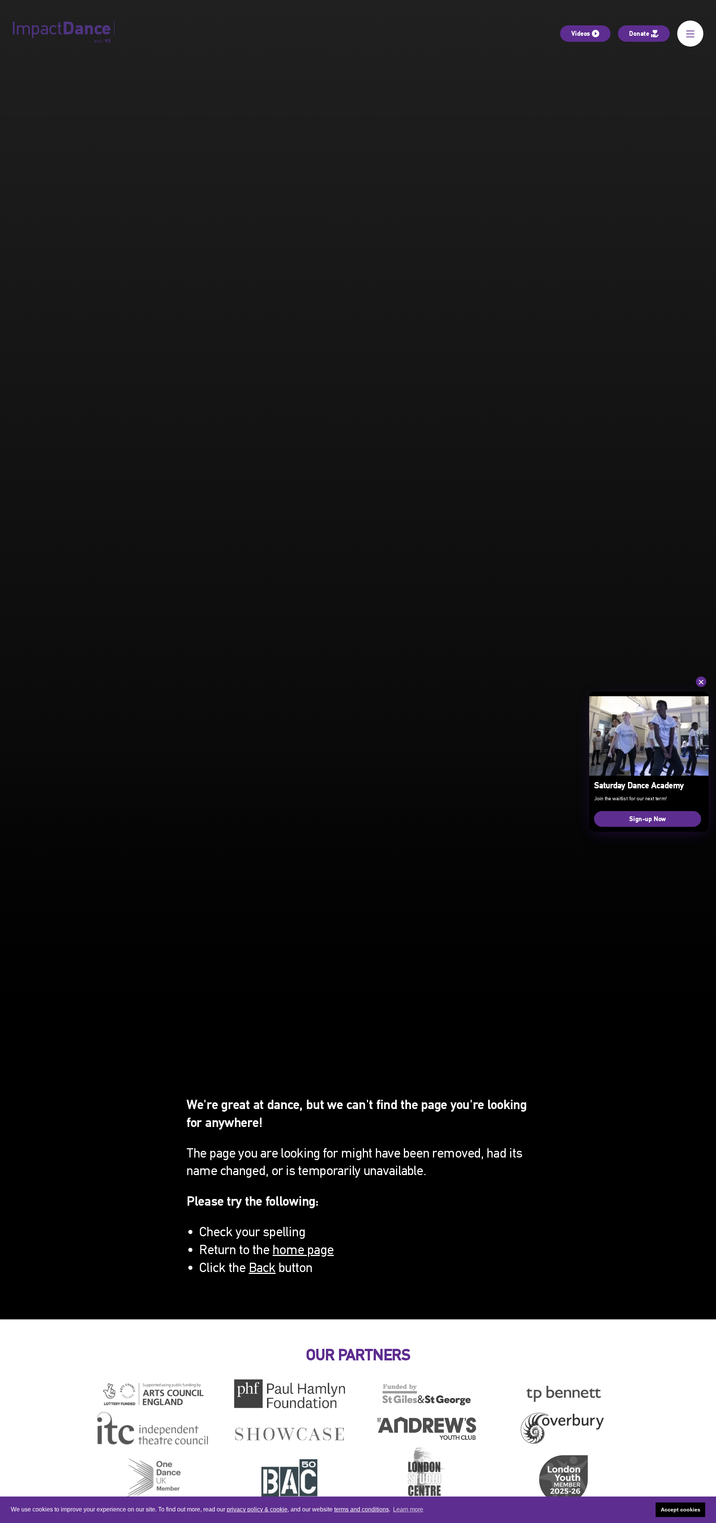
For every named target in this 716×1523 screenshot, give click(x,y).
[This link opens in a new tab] (152, 1394)
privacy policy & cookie (257, 1509)
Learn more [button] (408, 1509)
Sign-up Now (647, 819)
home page (303, 1249)
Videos (580, 33)
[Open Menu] (690, 34)
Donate (639, 33)
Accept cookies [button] (680, 1510)
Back (262, 1267)
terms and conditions (361, 1509)
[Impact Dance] (63, 33)
